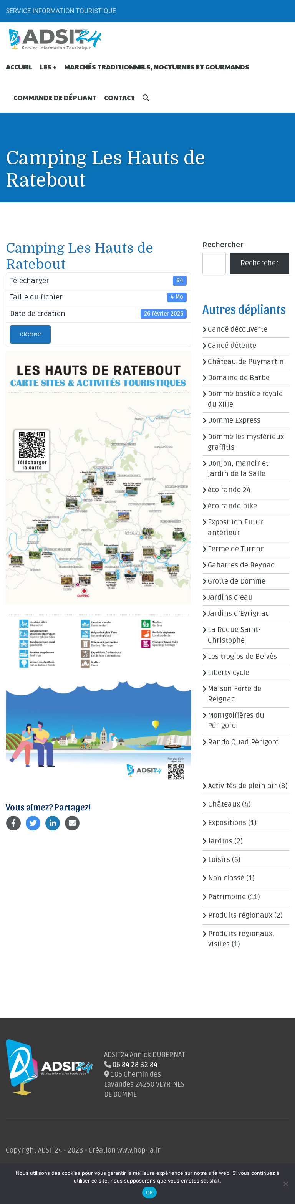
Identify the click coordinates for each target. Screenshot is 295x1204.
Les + (48, 66)
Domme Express (234, 420)
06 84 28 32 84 (135, 1064)
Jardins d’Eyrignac (238, 613)
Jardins (220, 841)
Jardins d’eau (230, 597)
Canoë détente (232, 345)
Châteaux (224, 804)
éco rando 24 (229, 490)
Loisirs (219, 859)
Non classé (226, 878)
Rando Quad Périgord (243, 742)
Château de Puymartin (246, 361)
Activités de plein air (242, 786)
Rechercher (222, 245)
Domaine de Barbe (239, 377)
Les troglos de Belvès (242, 656)
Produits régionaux (240, 915)
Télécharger (30, 334)
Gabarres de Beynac (241, 565)
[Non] (285, 1183)
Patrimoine (227, 896)
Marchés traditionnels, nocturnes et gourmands (156, 66)
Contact (119, 97)
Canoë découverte (237, 329)
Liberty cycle (228, 672)
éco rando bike (232, 506)
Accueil (19, 66)
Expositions (227, 822)
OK (149, 1192)
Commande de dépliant (54, 97)
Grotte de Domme (236, 581)
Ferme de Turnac (236, 549)
